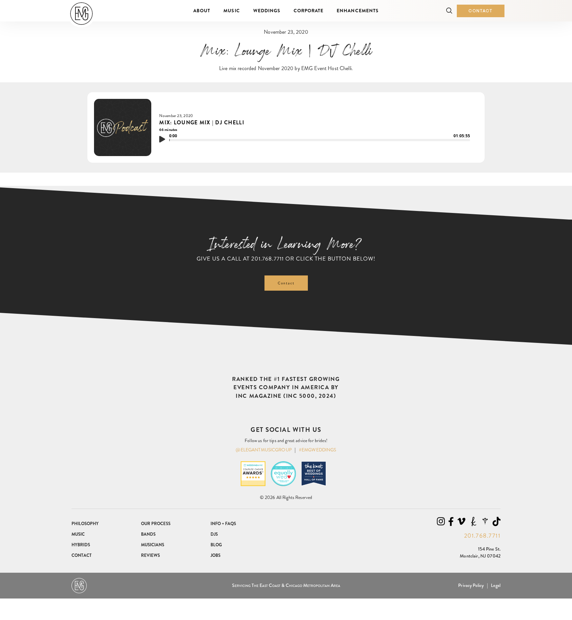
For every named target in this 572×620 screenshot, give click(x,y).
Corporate (308, 10)
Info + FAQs (223, 523)
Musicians (152, 545)
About (201, 10)
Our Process (155, 523)
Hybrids (81, 545)
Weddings (266, 10)
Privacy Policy (471, 585)
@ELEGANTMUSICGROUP (264, 449)
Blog (216, 545)
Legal (496, 585)
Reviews (150, 555)
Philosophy (85, 523)
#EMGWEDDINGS (317, 449)
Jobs (215, 555)
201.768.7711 (267, 259)
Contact (481, 10)
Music (231, 10)
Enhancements (357, 10)
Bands (148, 534)
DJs (214, 534)
